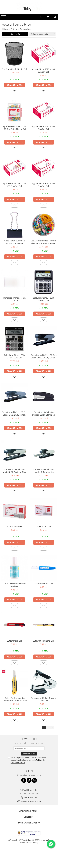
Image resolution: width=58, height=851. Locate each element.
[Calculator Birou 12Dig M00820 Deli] (43, 282)
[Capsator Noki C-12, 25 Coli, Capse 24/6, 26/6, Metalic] (14, 396)
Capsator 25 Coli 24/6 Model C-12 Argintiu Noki (14, 470)
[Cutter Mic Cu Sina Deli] (43, 625)
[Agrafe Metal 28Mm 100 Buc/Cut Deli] (43, 53)
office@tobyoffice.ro (31, 801)
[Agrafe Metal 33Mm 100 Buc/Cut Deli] (43, 110)
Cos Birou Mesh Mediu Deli (14, 69)
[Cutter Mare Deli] (14, 625)
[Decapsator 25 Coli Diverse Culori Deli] (43, 682)
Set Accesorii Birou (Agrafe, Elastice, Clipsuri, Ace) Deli (43, 242)
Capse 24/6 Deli (14, 526)
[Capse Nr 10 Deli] (43, 511)
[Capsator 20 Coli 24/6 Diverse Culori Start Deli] (43, 396)
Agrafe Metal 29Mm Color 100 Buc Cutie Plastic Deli (15, 127)
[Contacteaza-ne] (41, 17)
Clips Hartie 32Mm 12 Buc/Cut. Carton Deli (14, 242)
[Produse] (3, 17)
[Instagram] (34, 780)
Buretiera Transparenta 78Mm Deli (14, 299)
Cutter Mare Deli (14, 640)
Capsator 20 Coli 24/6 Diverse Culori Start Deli (43, 413)
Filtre (16, 33)
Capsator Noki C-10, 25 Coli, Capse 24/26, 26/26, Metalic (44, 356)
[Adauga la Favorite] (14, 91)
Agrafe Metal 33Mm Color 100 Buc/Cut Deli (15, 185)
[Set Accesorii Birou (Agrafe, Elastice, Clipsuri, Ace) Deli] (43, 225)
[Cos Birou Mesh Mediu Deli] (14, 53)
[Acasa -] (29, 7)
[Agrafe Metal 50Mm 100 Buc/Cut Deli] (43, 168)
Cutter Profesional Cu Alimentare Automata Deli (14, 699)
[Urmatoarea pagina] (52, 727)
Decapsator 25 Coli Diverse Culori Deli (43, 699)
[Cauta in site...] (55, 17)
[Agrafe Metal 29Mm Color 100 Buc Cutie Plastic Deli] (14, 110)
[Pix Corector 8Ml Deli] (43, 568)
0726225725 (30, 797)
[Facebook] (23, 780)
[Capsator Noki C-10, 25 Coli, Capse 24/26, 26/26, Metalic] (43, 339)
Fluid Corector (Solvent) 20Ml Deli (14, 585)
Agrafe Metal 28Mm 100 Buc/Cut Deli (43, 70)
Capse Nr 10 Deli (43, 526)
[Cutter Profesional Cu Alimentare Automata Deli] (14, 682)
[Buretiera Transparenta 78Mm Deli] (14, 282)
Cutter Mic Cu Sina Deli (43, 640)
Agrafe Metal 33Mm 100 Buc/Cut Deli (43, 127)
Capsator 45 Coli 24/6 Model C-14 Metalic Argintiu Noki (43, 470)
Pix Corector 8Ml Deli (43, 583)
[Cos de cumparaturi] (48, 17)
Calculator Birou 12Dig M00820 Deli (43, 299)
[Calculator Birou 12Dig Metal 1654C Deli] (14, 339)
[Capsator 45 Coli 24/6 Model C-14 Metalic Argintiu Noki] (43, 453)
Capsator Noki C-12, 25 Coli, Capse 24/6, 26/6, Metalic (15, 413)
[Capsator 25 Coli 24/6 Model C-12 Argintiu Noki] (14, 453)
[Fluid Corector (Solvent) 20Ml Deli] (14, 568)
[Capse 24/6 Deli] (14, 511)
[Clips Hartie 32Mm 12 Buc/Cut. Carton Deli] (14, 225)
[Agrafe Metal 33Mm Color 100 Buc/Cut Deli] (14, 168)
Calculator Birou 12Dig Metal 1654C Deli (14, 356)
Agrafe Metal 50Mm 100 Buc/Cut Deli (43, 185)
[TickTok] (29, 780)
